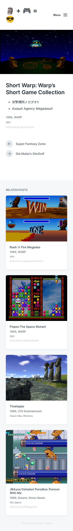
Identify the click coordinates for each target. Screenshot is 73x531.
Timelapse (17, 406)
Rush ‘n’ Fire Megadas (25, 247)
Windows (28, 416)
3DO (8, 122)
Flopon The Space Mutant (28, 326)
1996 (9, 117)
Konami (22, 497)
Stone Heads (37, 497)
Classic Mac (16, 416)
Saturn (18, 502)
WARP (18, 117)
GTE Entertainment (30, 411)
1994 (13, 251)
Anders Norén (43, 523)
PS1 (11, 502)
